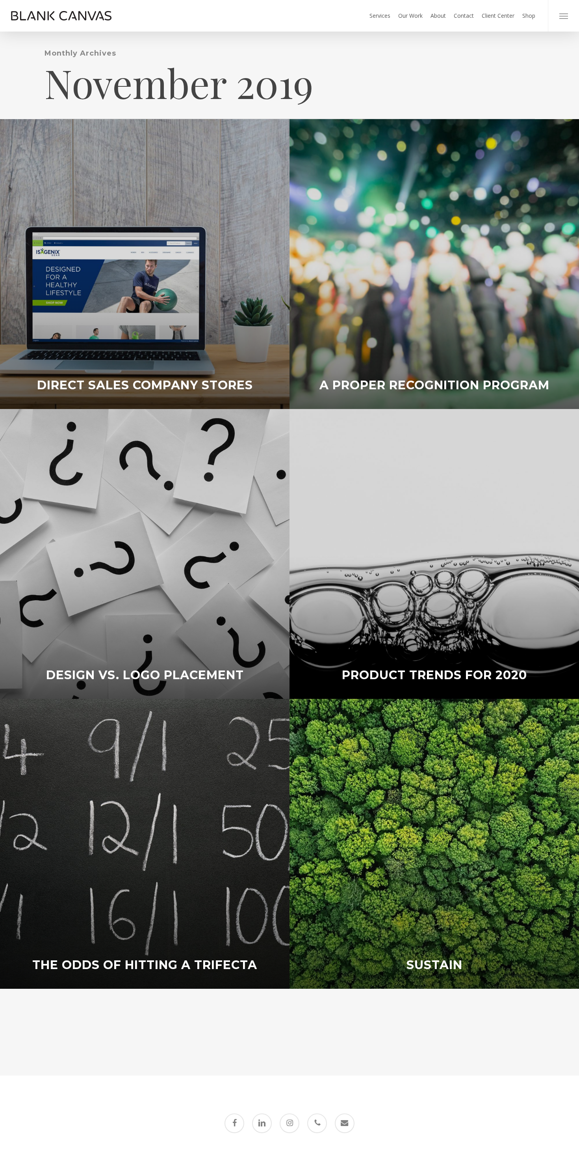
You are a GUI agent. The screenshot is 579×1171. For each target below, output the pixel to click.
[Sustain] (434, 844)
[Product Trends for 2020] (434, 554)
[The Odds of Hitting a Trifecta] (145, 844)
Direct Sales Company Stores (145, 385)
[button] (563, 16)
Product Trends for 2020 (434, 675)
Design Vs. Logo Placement (145, 675)
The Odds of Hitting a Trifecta (144, 965)
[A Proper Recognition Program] (434, 264)
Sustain (434, 965)
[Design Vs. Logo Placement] (145, 554)
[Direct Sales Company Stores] (145, 264)
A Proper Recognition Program (434, 385)
